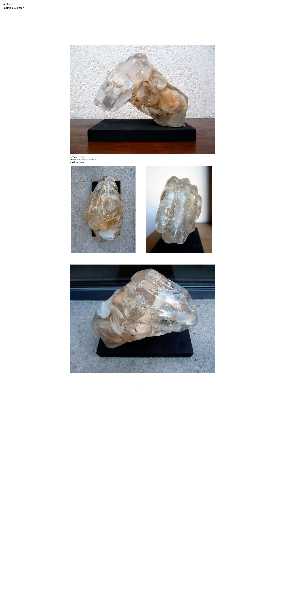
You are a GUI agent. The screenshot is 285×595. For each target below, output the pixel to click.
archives (8, 3)
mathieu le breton (13, 7)
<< (141, 386)
